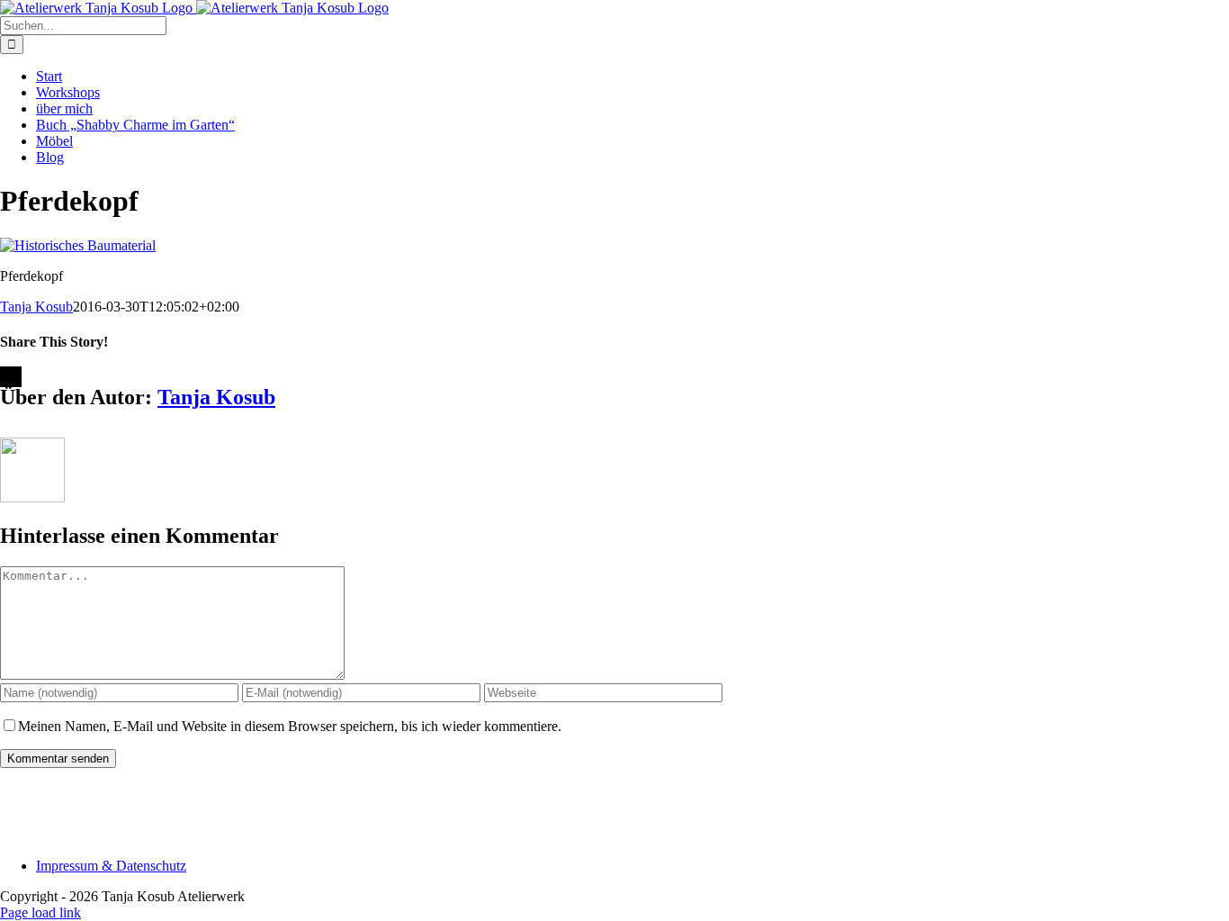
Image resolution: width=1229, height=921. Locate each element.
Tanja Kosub (36, 306)
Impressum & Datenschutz (111, 865)
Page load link (40, 912)
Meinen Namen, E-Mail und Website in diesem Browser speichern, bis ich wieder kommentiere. (289, 726)
